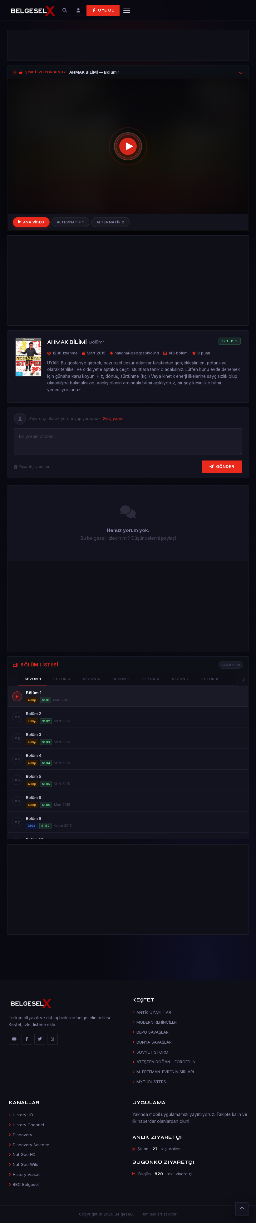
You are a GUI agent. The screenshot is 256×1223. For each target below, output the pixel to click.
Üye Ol (106, 10)
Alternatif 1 (70, 222)
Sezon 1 (33, 679)
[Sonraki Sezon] (243, 679)
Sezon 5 (121, 679)
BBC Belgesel (26, 1184)
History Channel (28, 1124)
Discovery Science (31, 1144)
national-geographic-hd (137, 353)
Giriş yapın (113, 418)
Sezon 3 (61, 679)
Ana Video (33, 222)
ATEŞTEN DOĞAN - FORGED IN (165, 1061)
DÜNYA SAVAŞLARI (154, 1042)
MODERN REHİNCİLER (156, 1022)
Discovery (22, 1134)
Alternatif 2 (110, 222)
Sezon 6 (151, 679)
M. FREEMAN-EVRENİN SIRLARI (165, 1071)
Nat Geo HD (24, 1154)
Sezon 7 (180, 679)
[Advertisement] (128, 45)
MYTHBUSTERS (151, 1081)
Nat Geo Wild (25, 1164)
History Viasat (26, 1174)
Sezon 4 (91, 679)
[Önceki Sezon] (13, 679)
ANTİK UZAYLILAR (153, 1012)
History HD (23, 1114)
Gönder (225, 466)
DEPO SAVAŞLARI (153, 1032)
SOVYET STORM (152, 1052)
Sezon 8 (209, 679)
